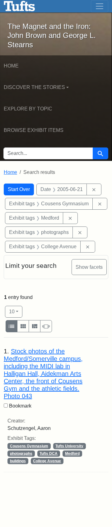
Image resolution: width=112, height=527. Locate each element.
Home (11, 65)
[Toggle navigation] (99, 6)
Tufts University (69, 446)
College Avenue (47, 461)
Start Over (19, 189)
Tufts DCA (49, 453)
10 (15, 311)
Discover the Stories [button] (34, 87)
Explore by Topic (28, 108)
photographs (21, 453)
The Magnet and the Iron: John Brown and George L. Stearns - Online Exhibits (19, 6)
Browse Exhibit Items (33, 130)
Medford (72, 453)
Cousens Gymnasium (29, 446)
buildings (18, 461)
